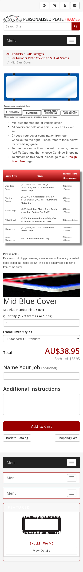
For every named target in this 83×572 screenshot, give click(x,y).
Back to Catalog (17, 438)
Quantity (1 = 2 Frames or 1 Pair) (28, 316)
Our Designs (35, 54)
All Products (14, 54)
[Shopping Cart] (54, 5)
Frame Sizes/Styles (17, 332)
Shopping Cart (67, 438)
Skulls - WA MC (41, 543)
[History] (44, 5)
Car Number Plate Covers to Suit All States (39, 58)
